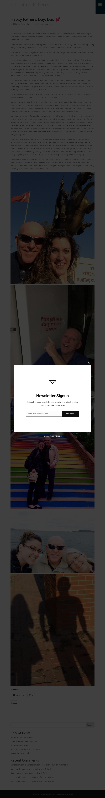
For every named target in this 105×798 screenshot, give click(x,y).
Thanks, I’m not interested (52, 436)
